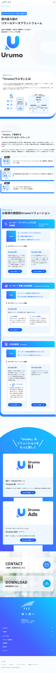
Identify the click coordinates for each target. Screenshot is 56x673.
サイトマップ (4, 664)
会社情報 (5, 643)
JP (1, 661)
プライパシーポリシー (21, 664)
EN (4, 661)
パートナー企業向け (7, 640)
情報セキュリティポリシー (34, 664)
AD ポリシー (11, 664)
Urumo (8, 6)
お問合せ (5, 647)
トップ (2, 6)
